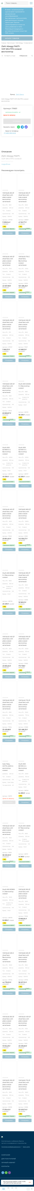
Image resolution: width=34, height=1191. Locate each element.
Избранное (23, 56)
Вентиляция (11, 43)
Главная (3, 43)
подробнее (6, 164)
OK (30, 1182)
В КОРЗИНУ (17, 121)
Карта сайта (26, 1147)
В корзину (9, 233)
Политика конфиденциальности (11, 1147)
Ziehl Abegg (19, 43)
